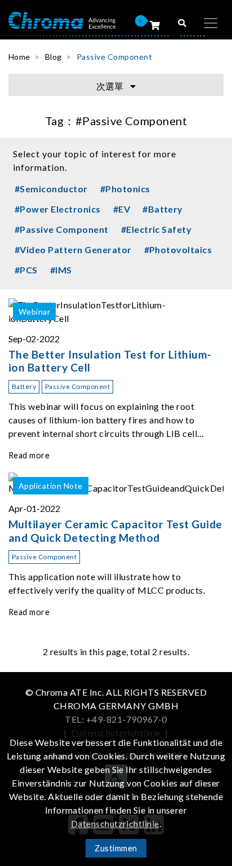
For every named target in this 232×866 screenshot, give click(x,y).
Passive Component (114, 56)
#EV (121, 209)
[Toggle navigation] (210, 23)
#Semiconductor (51, 188)
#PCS (26, 269)
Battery (24, 386)
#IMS (61, 269)
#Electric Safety (156, 229)
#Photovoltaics (178, 249)
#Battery (162, 209)
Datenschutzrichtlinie (115, 823)
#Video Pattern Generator (73, 249)
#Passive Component (62, 229)
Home (19, 56)
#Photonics (125, 188)
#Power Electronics (58, 209)
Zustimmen (116, 848)
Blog (53, 56)
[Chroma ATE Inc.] (61, 19)
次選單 (110, 86)
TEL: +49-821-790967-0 (116, 719)
